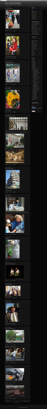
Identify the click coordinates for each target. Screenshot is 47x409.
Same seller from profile (9, 8)
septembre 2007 (35, 90)
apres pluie (7, 238)
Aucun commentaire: (11, 58)
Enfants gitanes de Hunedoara (9, 62)
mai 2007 (34, 94)
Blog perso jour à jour (34, 11)
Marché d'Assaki (34, 26)
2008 (33, 67)
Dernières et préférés (34, 44)
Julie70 (11, 29)
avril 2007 (34, 95)
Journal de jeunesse (34, 15)
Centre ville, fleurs (8, 88)
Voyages (33, 55)
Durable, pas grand (8, 301)
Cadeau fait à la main (34, 27)
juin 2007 (34, 93)
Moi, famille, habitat (34, 49)
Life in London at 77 (34, 16)
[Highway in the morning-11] (14, 380)
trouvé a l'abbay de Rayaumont (35, 22)
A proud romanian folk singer (9, 34)
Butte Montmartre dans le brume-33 (10, 346)
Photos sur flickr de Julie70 (35, 103)
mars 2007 (34, 96)
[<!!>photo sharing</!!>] (13, 28)
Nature (32, 50)
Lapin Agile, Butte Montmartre (10, 328)
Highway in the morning (9, 384)
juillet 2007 (34, 92)
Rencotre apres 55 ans (8, 284)
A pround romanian (7, 55)
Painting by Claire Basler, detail (35, 34)
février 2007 (34, 97)
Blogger (27, 407)
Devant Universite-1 (8, 196)
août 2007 (34, 91)
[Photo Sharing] (12, 258)
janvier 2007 (34, 98)
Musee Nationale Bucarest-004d (10, 115)
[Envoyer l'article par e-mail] (14, 58)
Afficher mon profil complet (38, 108)
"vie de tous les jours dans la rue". (36, 30)
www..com (34, 38)
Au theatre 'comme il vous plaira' (10, 263)
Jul (32, 8)
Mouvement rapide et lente (9, 366)
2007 (33, 68)
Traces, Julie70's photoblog (13, 3)
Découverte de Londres (34, 45)
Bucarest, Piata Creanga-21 (9, 168)
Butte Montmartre (34, 43)
